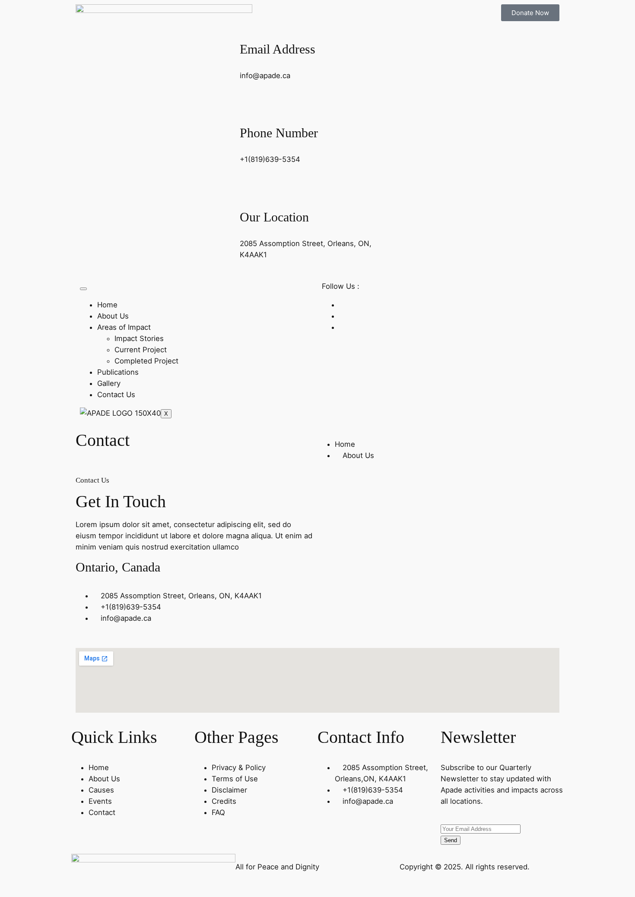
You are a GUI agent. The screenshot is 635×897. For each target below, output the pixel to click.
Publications (118, 372)
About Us (113, 316)
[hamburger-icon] (83, 288)
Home (107, 304)
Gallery (109, 383)
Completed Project (146, 361)
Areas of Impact (124, 327)
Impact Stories (139, 338)
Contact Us (116, 394)
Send (450, 840)
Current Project (140, 349)
